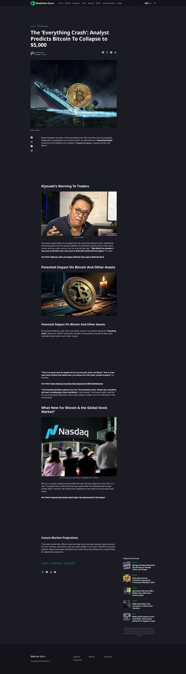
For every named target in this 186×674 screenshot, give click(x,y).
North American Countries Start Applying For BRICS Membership (76, 384)
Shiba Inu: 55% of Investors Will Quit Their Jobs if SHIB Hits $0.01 (77, 257)
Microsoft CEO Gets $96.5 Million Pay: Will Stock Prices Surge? (143, 593)
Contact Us (76, 657)
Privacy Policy (77, 660)
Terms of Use (108, 657)
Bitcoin (33, 26)
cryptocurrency (56, 563)
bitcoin (45, 563)
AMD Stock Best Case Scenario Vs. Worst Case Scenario (142, 606)
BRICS (134, 614)
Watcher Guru (38, 656)
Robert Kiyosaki (69, 563)
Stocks (134, 562)
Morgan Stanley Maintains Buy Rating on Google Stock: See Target (143, 567)
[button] (148, 3)
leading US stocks (84, 143)
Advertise (91, 657)
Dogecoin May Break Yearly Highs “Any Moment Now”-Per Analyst (77, 497)
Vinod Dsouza (40, 52)
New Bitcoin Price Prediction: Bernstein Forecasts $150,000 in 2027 (143, 580)
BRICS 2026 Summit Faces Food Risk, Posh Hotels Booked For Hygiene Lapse (143, 619)
